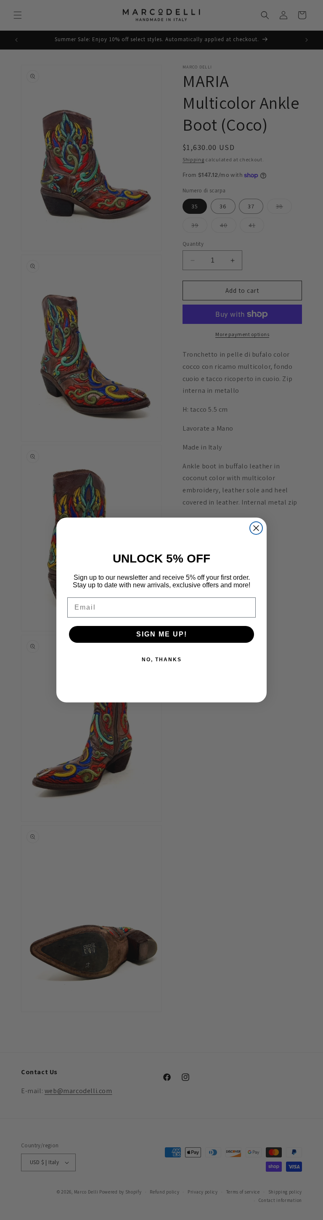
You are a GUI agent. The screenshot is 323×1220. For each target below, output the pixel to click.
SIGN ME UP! (161, 634)
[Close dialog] (256, 528)
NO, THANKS (162, 660)
